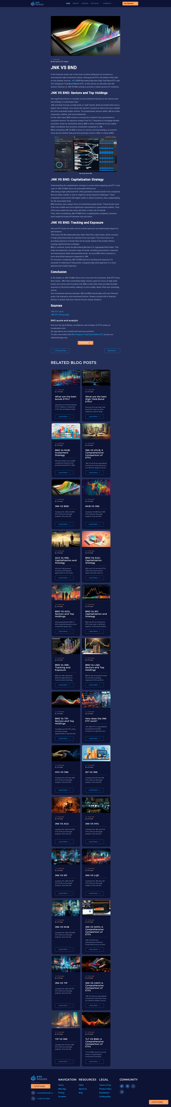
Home (61, 1085)
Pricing (61, 1093)
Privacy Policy (105, 1089)
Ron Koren (56, 61)
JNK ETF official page (60, 315)
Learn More (63, 416)
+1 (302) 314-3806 (43, 1099)
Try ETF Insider (157, 1102)
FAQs (81, 1085)
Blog (81, 1093)
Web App (62, 1089)
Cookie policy (105, 1096)
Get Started (128, 3)
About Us (83, 1089)
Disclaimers (104, 1093)
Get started (83, 343)
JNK (73, 81)
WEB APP (76, 3)
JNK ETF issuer (57, 311)
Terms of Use (105, 1085)
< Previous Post (60, 350)
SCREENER (84, 3)
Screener (62, 1096)
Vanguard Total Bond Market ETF (89, 334)
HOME (68, 3)
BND (52, 84)
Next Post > (112, 350)
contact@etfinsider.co (45, 1093)
